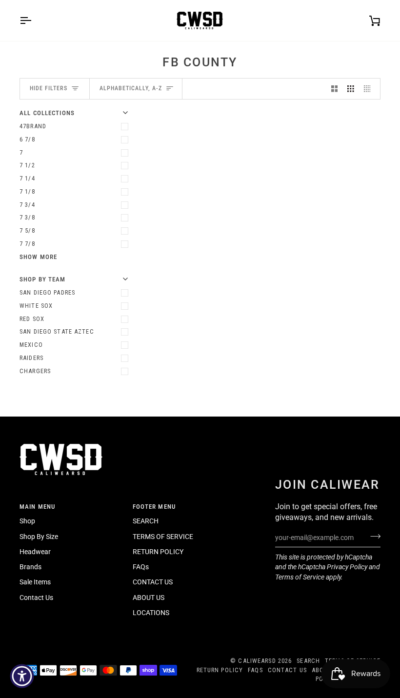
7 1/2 (27, 165)
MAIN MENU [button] (37, 506)
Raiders (31, 357)
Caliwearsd (257, 660)
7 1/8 (27, 191)
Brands (30, 567)
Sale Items (35, 582)
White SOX (36, 305)
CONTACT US (153, 582)
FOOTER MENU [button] (154, 506)
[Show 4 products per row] (369, 89)
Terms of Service (299, 577)
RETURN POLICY (158, 552)
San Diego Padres (47, 292)
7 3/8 (27, 217)
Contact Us (36, 597)
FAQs (141, 567)
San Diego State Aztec (57, 331)
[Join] (372, 536)
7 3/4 (27, 204)
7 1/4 (27, 178)
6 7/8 (27, 139)
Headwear (35, 552)
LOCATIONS (151, 613)
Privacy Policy (347, 567)
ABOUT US (148, 597)
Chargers (35, 371)
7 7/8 (27, 243)
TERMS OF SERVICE (163, 536)
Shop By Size (39, 536)
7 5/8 (27, 230)
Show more (38, 256)
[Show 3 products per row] (350, 89)
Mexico (31, 344)
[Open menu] (34, 20)
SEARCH (146, 521)
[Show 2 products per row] (334, 89)
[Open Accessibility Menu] (22, 676)
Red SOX (32, 318)
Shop (27, 521)
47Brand (33, 126)
